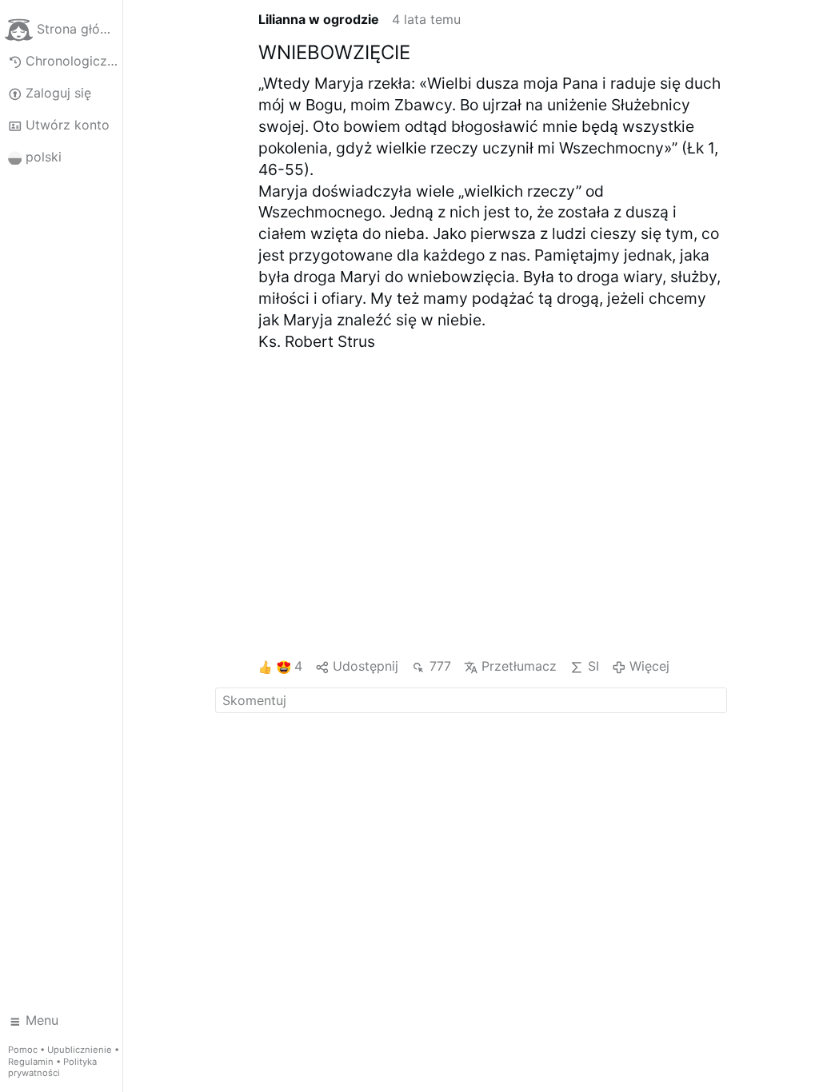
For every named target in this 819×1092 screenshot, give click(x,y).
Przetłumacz (519, 666)
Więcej (649, 666)
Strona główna (79, 29)
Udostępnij (365, 666)
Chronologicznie (74, 61)
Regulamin (31, 1061)
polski (44, 157)
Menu (42, 1020)
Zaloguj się (58, 93)
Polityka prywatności (52, 1067)
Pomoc (23, 1049)
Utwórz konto (68, 125)
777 (439, 666)
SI (593, 666)
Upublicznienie (79, 1049)
